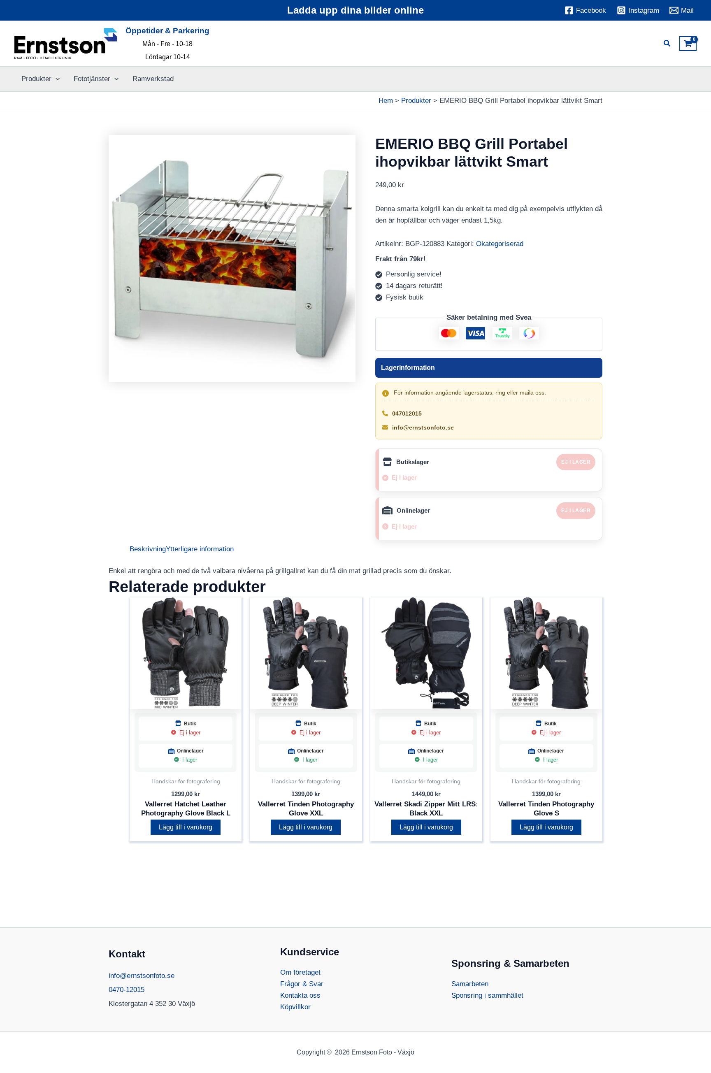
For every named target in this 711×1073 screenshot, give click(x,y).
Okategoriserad (499, 244)
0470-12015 (126, 990)
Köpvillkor (295, 1007)
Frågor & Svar (301, 984)
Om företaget (300, 972)
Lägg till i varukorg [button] (185, 827)
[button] (667, 44)
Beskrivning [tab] (148, 549)
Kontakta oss (300, 995)
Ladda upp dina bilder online (355, 10)
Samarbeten (469, 984)
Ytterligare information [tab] (200, 549)
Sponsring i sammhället (487, 995)
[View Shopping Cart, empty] (688, 43)
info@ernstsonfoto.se (423, 427)
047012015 (407, 413)
